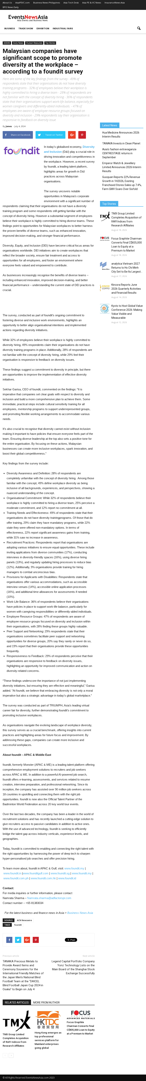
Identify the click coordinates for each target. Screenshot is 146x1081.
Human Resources (34, 43)
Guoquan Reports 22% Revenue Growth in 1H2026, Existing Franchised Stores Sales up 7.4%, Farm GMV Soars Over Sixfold (122, 183)
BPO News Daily (11, 7)
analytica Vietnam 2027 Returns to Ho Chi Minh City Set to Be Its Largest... (126, 267)
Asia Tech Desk (71, 2)
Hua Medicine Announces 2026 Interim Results (120, 134)
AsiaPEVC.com (22, 2)
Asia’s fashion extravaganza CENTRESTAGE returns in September (119, 153)
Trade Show (25, 28)
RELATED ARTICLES (17, 1002)
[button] (138, 28)
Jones (9, 126)
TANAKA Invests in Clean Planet (121, 143)
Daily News (18, 43)
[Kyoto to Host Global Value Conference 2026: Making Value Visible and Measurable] (105, 308)
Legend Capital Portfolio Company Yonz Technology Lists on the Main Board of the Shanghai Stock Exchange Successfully (73, 967)
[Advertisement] (98, 18)
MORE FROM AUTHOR (46, 1002)
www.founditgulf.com (35, 873)
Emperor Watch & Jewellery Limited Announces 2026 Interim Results (121, 167)
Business (9, 28)
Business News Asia (80, 912)
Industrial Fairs (63, 28)
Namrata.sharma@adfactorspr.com (49, 898)
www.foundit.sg (60, 873)
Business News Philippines (46, 2)
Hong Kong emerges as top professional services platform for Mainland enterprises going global (48, 1040)
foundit (18, 924)
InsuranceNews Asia (115, 2)
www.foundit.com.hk (43, 878)
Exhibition (42, 28)
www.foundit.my (74, 868)
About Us (7, 2)
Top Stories (50, 43)
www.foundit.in (12, 873)
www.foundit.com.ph (16, 878)
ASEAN (7, 43)
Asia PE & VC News (91, 2)
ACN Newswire (24, 920)
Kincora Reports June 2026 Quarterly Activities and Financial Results (126, 288)
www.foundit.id (67, 878)
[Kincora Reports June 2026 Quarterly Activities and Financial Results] (105, 287)
